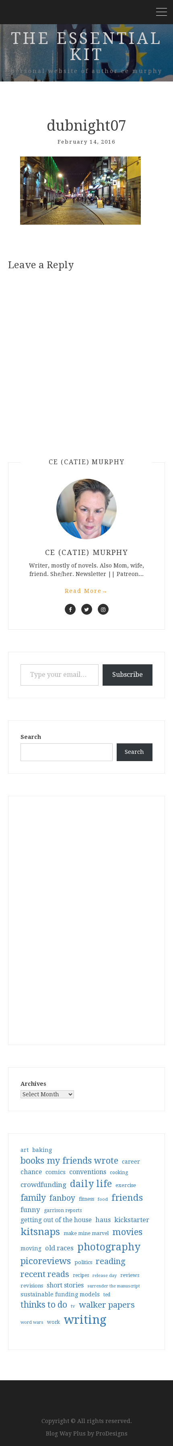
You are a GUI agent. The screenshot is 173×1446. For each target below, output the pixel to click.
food (103, 1199)
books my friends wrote (69, 1161)
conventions (87, 1172)
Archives (33, 1084)
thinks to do (44, 1305)
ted (106, 1295)
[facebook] (70, 609)
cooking (119, 1172)
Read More (86, 591)
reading (111, 1261)
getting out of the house (56, 1220)
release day (105, 1275)
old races (59, 1248)
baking (42, 1150)
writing (85, 1320)
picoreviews (46, 1261)
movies (127, 1232)
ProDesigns (112, 1433)
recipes (81, 1275)
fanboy (62, 1198)
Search (31, 737)
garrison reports (63, 1210)
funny (30, 1210)
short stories (65, 1285)
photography (108, 1247)
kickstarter (131, 1220)
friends (127, 1197)
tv (73, 1306)
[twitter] (86, 609)
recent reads (45, 1274)
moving (31, 1248)
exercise (125, 1185)
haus (103, 1220)
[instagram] (103, 609)
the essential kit (86, 46)
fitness (86, 1199)
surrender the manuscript (113, 1286)
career (131, 1161)
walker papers (107, 1305)
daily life (91, 1183)
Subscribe (127, 674)
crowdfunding (43, 1185)
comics (55, 1172)
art (25, 1150)
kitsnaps (40, 1231)
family (33, 1198)
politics (83, 1262)
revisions (32, 1286)
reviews (129, 1275)
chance (31, 1172)
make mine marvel (86, 1233)
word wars (32, 1322)
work (53, 1322)
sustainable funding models (60, 1294)
